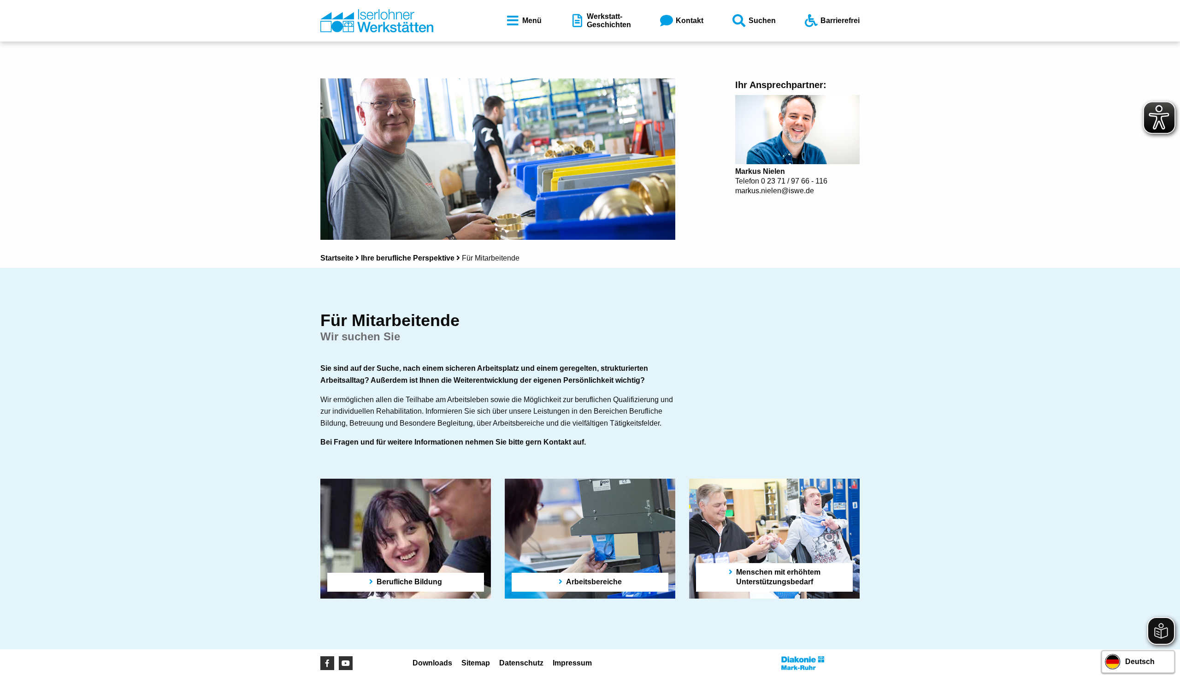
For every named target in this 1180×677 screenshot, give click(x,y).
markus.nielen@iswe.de (774, 191)
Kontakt (689, 20)
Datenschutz (521, 663)
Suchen (762, 20)
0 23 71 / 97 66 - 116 (794, 181)
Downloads (432, 663)
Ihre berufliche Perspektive (407, 258)
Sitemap (475, 663)
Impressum (572, 663)
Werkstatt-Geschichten (609, 20)
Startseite (337, 258)
